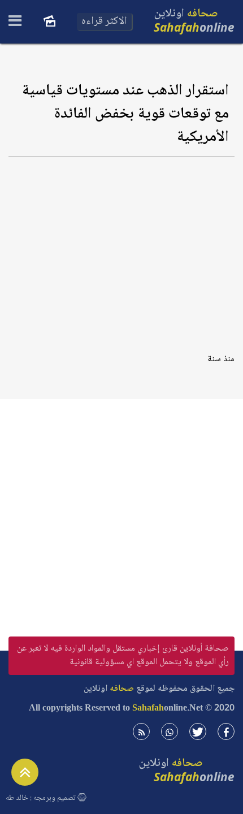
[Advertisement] (121, 251)
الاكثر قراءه (104, 21)
